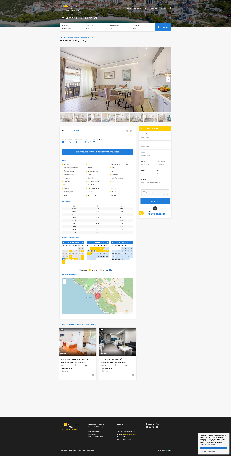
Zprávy (146, 8)
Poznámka (143, 179)
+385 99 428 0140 (155, 214)
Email (141, 143)
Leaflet (117, 313)
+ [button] (64, 280)
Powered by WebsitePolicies (207, 451)
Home (61, 37)
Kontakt (163, 8)
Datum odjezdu (114, 25)
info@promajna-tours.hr (130, 434)
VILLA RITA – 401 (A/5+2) (111, 359)
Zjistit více (214, 444)
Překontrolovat (161, 161)
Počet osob (136, 25)
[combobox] (71, 29)
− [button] (64, 283)
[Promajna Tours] (69, 13)
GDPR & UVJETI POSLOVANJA (69, 430)
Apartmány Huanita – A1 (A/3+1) (74, 359)
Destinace (65, 25)
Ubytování (137, 8)
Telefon (142, 152)
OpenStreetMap (123, 313)
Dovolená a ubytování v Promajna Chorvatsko (80, 37)
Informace (154, 8)
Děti (158, 170)
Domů (129, 8)
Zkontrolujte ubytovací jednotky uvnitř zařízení (97, 152)
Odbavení (143, 161)
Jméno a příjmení (145, 134)
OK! (214, 448)
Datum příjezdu (90, 25)
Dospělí (142, 170)
